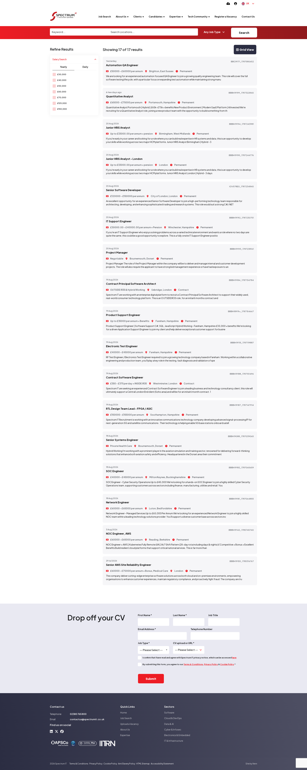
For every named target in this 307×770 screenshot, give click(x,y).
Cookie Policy (227, 664)
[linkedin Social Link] (51, 731)
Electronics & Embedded (177, 735)
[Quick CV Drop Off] (228, 3)
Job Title (213, 615)
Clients (137, 16)
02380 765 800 (78, 714)
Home (123, 712)
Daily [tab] (85, 66)
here (234, 657)
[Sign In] (235, 3)
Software (169, 712)
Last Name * (180, 615)
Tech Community (198, 16)
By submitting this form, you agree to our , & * (189, 664)
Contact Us (248, 16)
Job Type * (144, 643)
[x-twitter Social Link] (56, 731)
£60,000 (61, 91)
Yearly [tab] (63, 66)
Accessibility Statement (162, 763)
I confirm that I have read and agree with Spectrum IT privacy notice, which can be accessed (189, 657)
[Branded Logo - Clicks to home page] (63, 16)
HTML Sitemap (143, 763)
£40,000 (61, 80)
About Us (121, 16)
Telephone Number (202, 629)
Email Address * (147, 629)
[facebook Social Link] (62, 731)
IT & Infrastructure (173, 740)
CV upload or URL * (183, 643)
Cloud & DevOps (173, 718)
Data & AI (169, 723)
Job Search (104, 16)
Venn (254, 763)
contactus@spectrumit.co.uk (87, 719)
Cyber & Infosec (172, 729)
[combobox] (153, 650)
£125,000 (62, 103)
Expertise (175, 16)
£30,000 (61, 74)
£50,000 (61, 86)
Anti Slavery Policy (126, 763)
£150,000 (62, 109)
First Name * (145, 615)
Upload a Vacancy (129, 723)
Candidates (155, 16)
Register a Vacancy (226, 16)
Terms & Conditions (193, 664)
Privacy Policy (211, 664)
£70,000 (61, 97)
